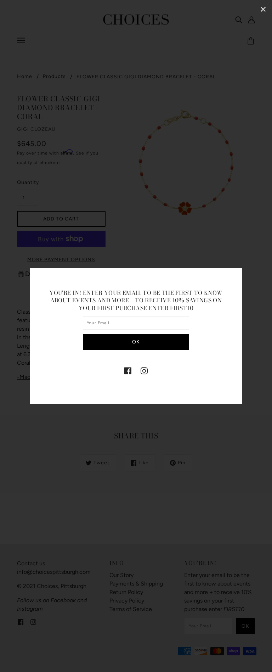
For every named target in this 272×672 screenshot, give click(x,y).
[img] (127, 371)
